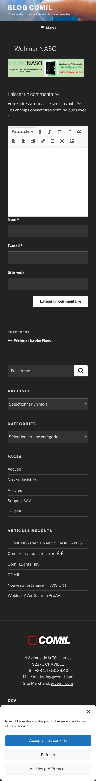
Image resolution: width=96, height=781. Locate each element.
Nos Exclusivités (22, 479)
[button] (88, 711)
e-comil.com (62, 683)
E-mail (15, 246)
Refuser (48, 754)
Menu (51, 28)
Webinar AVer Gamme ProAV (34, 595)
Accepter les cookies (48, 740)
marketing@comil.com (53, 677)
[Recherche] (81, 370)
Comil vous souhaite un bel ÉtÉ (35, 553)
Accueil (14, 469)
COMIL (14, 574)
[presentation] (22, 132)
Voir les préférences (48, 769)
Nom (13, 219)
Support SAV (19, 500)
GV (12, 701)
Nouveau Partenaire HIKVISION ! (37, 585)
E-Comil (15, 511)
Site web (16, 272)
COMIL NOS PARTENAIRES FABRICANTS (45, 543)
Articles (15, 490)
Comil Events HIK (23, 564)
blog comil (30, 7)
